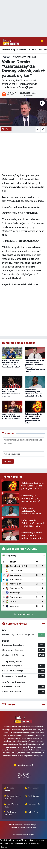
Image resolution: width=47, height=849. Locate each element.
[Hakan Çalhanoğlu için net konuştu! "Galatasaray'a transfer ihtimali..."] (12, 353)
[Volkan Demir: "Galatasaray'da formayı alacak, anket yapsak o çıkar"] (23, 112)
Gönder (8, 461)
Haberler (6, 57)
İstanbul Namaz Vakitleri (12, 797)
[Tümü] (43, 704)
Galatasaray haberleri (14, 49)
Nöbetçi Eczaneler (9, 789)
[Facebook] (19, 775)
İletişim (27, 825)
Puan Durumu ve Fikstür (12, 805)
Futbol (32, 49)
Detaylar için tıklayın (23, 614)
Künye (34, 825)
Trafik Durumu (33, 796)
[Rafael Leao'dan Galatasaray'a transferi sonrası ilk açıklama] (12, 382)
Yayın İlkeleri (31, 827)
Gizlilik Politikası (15, 825)
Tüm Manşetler (34, 804)
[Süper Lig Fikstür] (43, 624)
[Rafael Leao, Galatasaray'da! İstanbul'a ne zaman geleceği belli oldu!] (35, 382)
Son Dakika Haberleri (10, 813)
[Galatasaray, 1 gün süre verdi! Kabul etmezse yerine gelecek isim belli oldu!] (35, 406)
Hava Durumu (33, 788)
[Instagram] (23, 775)
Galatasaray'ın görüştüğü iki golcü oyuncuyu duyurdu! (11, 416)
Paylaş (7, 129)
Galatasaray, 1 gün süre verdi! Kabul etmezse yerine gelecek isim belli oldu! (33, 418)
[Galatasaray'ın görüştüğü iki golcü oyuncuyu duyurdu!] (12, 406)
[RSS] (28, 775)
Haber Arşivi (33, 812)
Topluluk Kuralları (18, 827)
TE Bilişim (30, 835)
